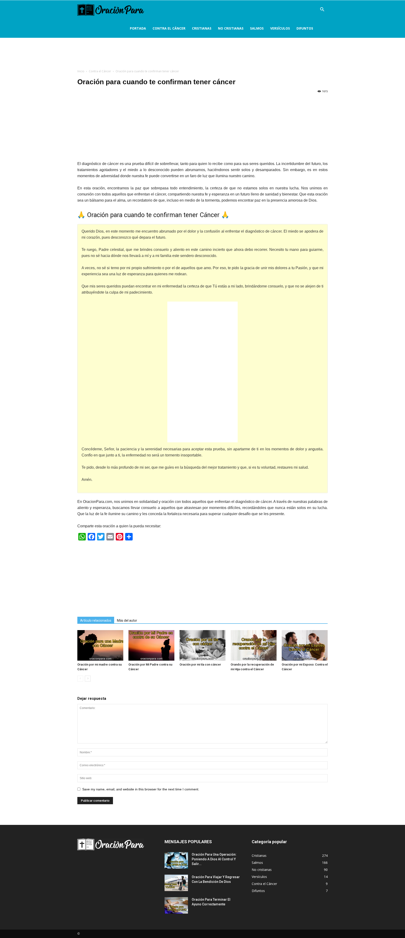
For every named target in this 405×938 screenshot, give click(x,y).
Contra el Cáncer (169, 28)
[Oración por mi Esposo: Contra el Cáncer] (305, 645)
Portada (138, 28)
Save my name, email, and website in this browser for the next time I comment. (140, 789)
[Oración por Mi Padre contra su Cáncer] (151, 645)
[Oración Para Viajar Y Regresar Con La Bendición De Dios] (176, 883)
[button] (322, 10)
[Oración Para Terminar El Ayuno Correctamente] (176, 905)
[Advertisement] (202, 55)
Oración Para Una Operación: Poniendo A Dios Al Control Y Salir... (214, 859)
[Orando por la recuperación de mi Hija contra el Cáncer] (254, 645)
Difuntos (304, 28)
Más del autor (127, 620)
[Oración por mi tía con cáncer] (202, 645)
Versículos (280, 28)
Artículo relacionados (95, 620)
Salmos (257, 28)
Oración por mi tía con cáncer (200, 664)
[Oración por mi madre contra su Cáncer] (100, 645)
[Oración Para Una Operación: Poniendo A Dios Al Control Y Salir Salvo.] (176, 860)
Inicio (80, 71)
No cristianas (231, 28)
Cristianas (201, 28)
